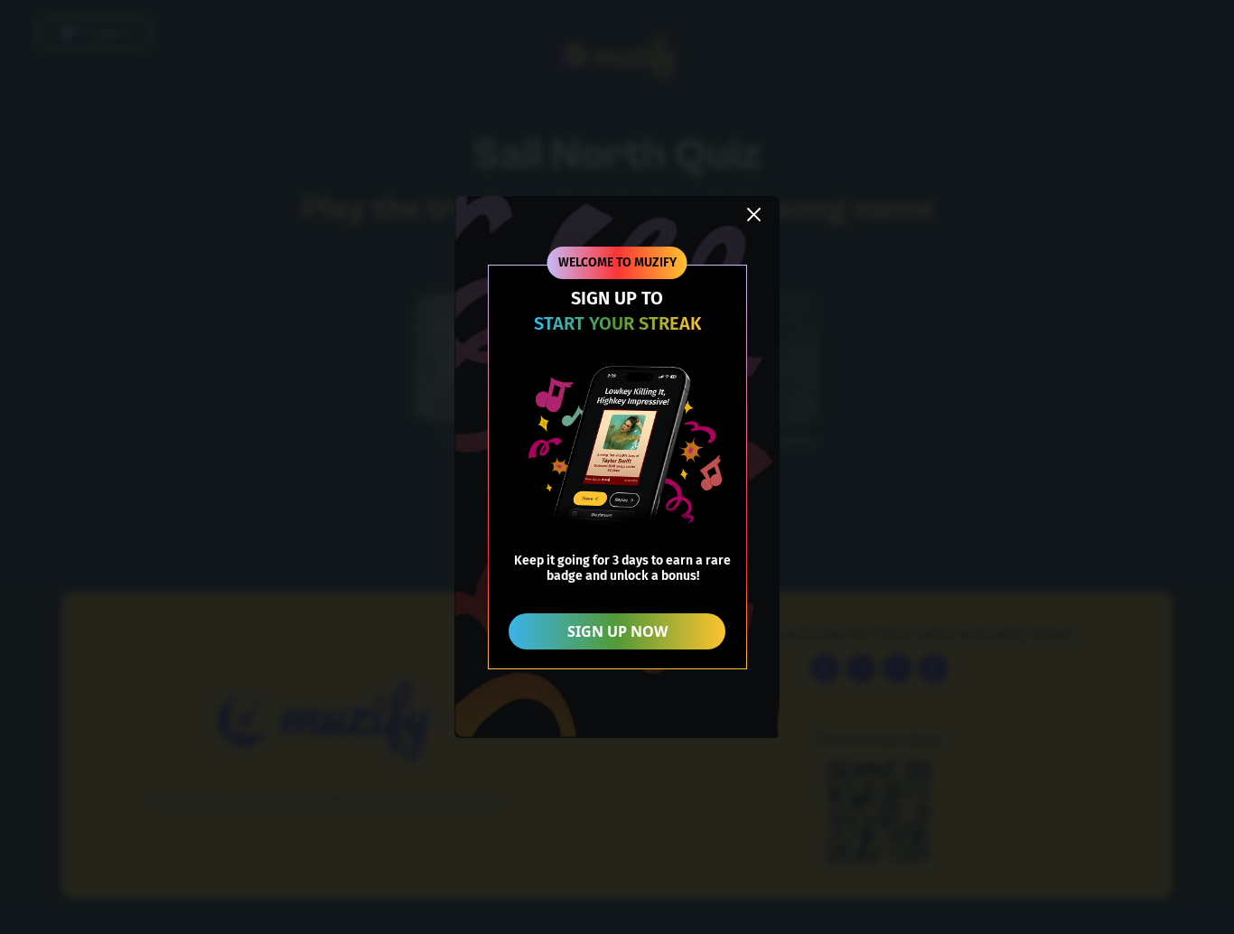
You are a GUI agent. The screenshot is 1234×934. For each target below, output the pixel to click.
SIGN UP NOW (617, 631)
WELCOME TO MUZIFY (617, 262)
